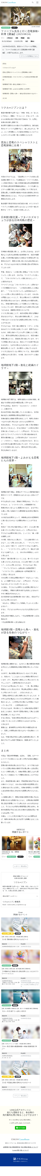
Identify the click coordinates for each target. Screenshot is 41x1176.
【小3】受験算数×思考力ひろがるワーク (15, 939)
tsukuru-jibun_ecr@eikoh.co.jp (16, 904)
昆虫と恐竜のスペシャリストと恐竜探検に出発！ (18, 72)
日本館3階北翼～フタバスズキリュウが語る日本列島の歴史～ (20, 78)
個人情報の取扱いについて (29, 1147)
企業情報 (6, 1147)
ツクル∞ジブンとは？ (9, 67)
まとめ (5, 98)
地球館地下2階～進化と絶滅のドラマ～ (15, 84)
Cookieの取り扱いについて (20, 1150)
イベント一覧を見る (20, 1096)
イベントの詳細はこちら (29, 56)
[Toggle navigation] (37, 2)
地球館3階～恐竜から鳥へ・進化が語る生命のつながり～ (20, 93)
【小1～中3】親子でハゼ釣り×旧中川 (14, 1011)
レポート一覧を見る (20, 866)
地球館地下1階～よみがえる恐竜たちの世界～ (17, 89)
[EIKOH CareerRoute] (8, 2)
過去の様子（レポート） (10, 896)
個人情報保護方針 (14, 1147)
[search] (32, 2)
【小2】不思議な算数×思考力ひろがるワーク (16, 1082)
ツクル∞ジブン (20, 882)
